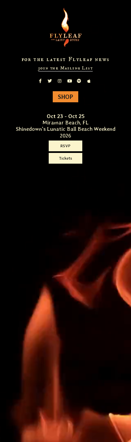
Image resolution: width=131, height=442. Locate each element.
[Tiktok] (95, 77)
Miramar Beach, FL (65, 122)
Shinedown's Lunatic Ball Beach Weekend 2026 (66, 132)
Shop (65, 96)
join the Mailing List (65, 68)
